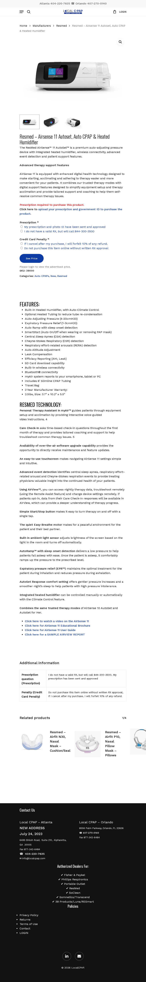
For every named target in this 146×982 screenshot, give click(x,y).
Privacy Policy (29, 915)
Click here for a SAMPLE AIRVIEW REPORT (55, 634)
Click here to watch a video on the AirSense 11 (57, 621)
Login (122, 12)
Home (23, 25)
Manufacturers (42, 25)
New (53, 276)
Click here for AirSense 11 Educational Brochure (57, 625)
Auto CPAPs (42, 276)
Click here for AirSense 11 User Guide (50, 630)
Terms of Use (29, 924)
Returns (25, 919)
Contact (25, 928)
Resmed (61, 25)
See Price (31, 258)
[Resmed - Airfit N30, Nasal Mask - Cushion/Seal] (32, 742)
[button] (120, 42)
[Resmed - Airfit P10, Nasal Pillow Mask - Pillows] (88, 744)
